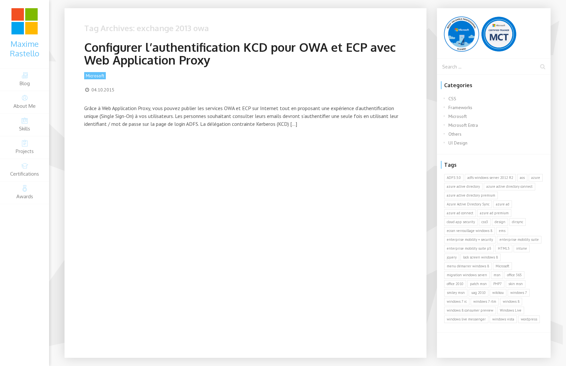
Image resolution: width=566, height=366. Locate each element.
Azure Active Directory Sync (468, 204)
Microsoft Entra (463, 125)
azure (535, 177)
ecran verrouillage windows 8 (469, 230)
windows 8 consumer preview (470, 310)
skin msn (515, 283)
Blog (25, 83)
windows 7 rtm (484, 301)
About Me (24, 106)
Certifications (24, 174)
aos (522, 177)
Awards (24, 196)
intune (521, 248)
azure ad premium (494, 213)
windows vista (503, 319)
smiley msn (456, 292)
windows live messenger (466, 319)
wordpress (529, 319)
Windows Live (510, 310)
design (500, 222)
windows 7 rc (457, 301)
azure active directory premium (471, 195)
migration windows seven (467, 275)
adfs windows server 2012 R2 (490, 177)
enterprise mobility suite (519, 239)
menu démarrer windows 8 (468, 266)
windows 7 (518, 292)
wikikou (498, 292)
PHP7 (497, 283)
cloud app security (461, 222)
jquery (452, 257)
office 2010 (455, 283)
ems (502, 230)
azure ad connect (460, 213)
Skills (24, 128)
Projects (25, 151)
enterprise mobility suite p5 (469, 248)
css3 (484, 222)
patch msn (478, 283)
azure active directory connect (509, 186)
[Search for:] (494, 66)
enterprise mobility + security (470, 239)
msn (497, 275)
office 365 (514, 275)
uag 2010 (478, 292)
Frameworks (460, 107)
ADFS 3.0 (454, 177)
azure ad (502, 204)
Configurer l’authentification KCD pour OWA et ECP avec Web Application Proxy (240, 53)
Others (455, 134)
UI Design (457, 143)
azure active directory (463, 186)
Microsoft (95, 76)
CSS (452, 99)
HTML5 (504, 248)
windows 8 (511, 301)
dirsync (517, 222)
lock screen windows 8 (480, 257)
